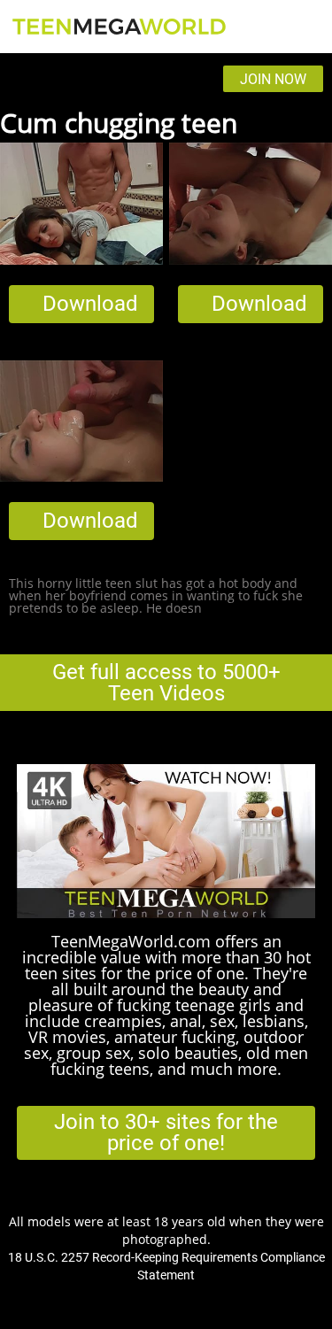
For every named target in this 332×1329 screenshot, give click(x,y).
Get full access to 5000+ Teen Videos (166, 683)
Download (90, 303)
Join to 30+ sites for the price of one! (166, 1132)
